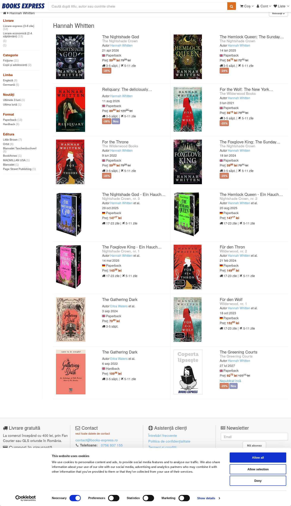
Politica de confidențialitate (169, 441)
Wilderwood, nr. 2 (233, 250)
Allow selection (258, 469)
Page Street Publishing (19, 169)
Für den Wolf (231, 299)
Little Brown (12, 139)
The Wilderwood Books (238, 93)
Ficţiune (11, 60)
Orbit (8, 144)
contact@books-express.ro (96, 439)
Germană (11, 84)
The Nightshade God (120, 36)
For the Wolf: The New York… (246, 89)
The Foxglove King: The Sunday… (250, 142)
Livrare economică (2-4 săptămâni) (17, 35)
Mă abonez (254, 445)
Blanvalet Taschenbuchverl (19, 150)
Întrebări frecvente (162, 435)
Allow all (258, 457)
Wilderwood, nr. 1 (233, 303)
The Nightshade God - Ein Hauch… (133, 194)
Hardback (11, 124)
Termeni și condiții (162, 447)
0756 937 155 (112, 445)
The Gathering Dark (119, 299)
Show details (206, 498)
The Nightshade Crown (120, 40)
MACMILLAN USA (16, 160)
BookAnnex (12, 155)
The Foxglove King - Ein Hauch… (132, 247)
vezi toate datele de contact (92, 433)
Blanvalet (11, 164)
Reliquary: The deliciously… (127, 89)
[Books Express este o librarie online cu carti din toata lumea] (23, 6)
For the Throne (115, 142)
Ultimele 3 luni (14, 100)
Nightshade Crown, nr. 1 (121, 250)
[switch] (113, 498)
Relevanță (277, 13)
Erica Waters (119, 306)
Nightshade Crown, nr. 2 (238, 198)
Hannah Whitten (121, 45)
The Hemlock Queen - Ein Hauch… (251, 194)
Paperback (12, 119)
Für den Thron (232, 247)
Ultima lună (12, 104)
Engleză (10, 80)
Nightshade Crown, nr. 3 (121, 198)
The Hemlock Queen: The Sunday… (252, 36)
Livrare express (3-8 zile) (18, 27)
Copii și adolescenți (17, 64)
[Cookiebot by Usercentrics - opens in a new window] (25, 498)
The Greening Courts (238, 352)
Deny (258, 480)
